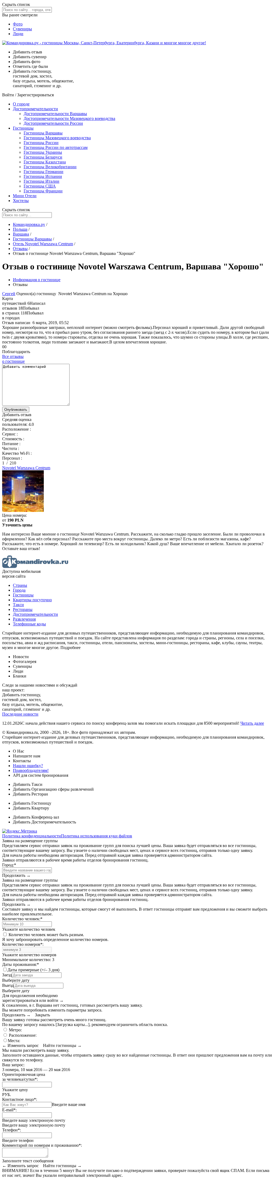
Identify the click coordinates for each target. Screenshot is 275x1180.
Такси (18, 604)
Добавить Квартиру (31, 808)
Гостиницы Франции (43, 191)
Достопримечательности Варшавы (55, 113)
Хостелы (21, 200)
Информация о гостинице (36, 279)
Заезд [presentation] (7, 975)
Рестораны (22, 609)
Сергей (8, 293)
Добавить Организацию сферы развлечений (53, 789)
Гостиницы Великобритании (50, 166)
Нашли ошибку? (28, 765)
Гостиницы (23, 128)
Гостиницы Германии (43, 171)
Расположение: (22, 1035)
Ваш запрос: (13, 1064)
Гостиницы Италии (41, 181)
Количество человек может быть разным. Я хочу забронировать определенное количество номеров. (55, 937)
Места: (14, 1040)
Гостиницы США (40, 186)
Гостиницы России (41, 142)
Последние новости (20, 714)
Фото (18, 24)
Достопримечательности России (53, 123)
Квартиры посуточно (32, 600)
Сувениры (22, 29)
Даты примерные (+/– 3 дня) (33, 970)
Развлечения (24, 619)
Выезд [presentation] (8, 985)
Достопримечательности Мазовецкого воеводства (69, 118)
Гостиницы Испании (43, 176)
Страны (20, 585)
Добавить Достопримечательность (44, 822)
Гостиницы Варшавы (43, 133)
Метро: (15, 1030)
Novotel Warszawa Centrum (26, 468)
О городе (21, 104)
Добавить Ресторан (30, 794)
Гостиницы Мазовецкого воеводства (57, 137)
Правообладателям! (31, 770)
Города (19, 590)
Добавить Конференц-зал (36, 817)
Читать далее (252, 723)
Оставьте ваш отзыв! (21, 548)
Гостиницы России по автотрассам (56, 147)
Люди (18, 33)
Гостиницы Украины (43, 152)
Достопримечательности (35, 109)
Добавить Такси (27, 784)
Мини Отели (25, 195)
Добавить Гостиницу (32, 803)
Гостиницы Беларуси (43, 157)
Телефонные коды (29, 624)
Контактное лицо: (19, 1099)
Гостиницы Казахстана (45, 162)
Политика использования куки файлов (96, 836)
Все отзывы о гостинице (13, 359)
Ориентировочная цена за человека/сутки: (23, 1077)
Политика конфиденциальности (31, 836)
